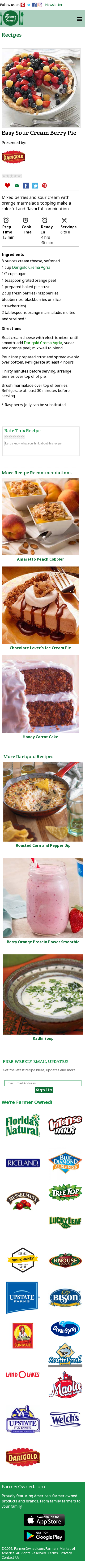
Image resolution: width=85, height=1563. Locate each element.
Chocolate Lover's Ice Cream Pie (40, 647)
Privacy (66, 1553)
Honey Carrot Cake (40, 736)
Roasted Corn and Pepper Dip (43, 845)
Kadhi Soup (43, 1038)
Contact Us (10, 1557)
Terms (53, 1553)
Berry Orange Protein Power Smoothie (43, 941)
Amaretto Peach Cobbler (40, 559)
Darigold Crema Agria (31, 267)
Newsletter (54, 4)
